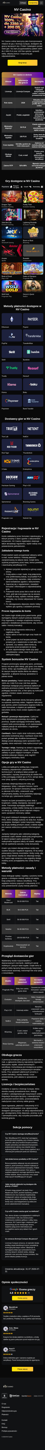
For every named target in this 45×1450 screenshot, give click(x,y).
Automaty (36, 186)
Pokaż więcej (22, 1369)
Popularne (5, 186)
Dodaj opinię (22, 1298)
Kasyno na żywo (16, 186)
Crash (26, 186)
